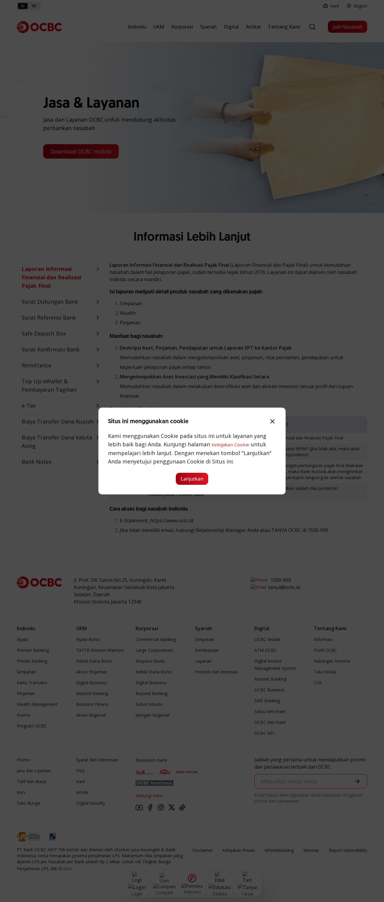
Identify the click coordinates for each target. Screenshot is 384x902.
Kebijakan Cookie (230, 445)
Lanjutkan (192, 478)
